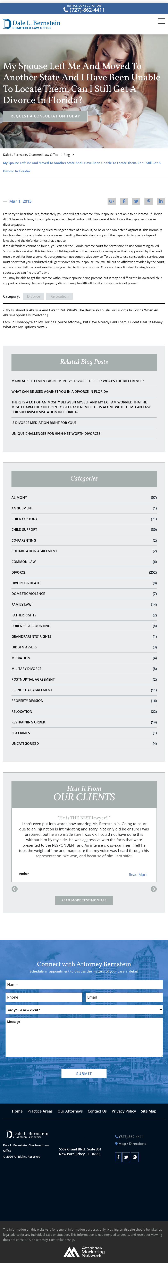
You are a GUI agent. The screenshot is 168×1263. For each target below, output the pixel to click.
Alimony (84, 497)
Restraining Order (84, 722)
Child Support (84, 529)
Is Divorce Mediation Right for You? (43, 422)
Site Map (148, 1111)
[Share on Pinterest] (148, 201)
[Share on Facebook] (124, 201)
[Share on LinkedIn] (161, 201)
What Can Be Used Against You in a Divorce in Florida (59, 391)
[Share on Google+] (112, 201)
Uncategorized (84, 743)
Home (17, 1111)
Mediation (84, 658)
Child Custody (84, 519)
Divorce (84, 572)
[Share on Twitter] (136, 201)
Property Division (84, 700)
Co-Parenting (84, 540)
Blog (67, 155)
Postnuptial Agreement (84, 679)
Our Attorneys (70, 1111)
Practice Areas (40, 1111)
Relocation (84, 711)
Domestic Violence (84, 593)
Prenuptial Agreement (84, 690)
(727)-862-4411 (86, 10)
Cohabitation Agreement (84, 551)
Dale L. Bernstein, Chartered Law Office (30, 155)
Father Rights (84, 615)
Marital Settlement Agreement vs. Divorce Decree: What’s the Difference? (77, 381)
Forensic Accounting (84, 626)
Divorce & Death (84, 583)
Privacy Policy (124, 1111)
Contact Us (97, 1111)
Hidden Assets (84, 647)
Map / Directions (132, 1143)
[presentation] (14, 889)
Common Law (84, 561)
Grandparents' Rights (84, 636)
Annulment (84, 508)
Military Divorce (84, 668)
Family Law (84, 604)
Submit (84, 1073)
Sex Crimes (84, 733)
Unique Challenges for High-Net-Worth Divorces (55, 433)
